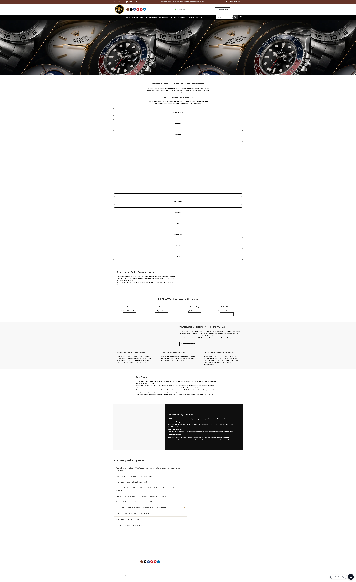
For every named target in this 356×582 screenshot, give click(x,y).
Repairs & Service (197, 553)
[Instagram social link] (127, 9)
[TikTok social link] (131, 9)
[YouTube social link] (137, 9)
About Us (194, 551)
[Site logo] (180, 9)
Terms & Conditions (119, 575)
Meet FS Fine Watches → (189, 344)
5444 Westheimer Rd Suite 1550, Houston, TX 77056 (158, 385)
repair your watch (125, 290)
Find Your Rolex (222, 9)
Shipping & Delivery (197, 559)
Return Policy (196, 561)
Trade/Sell (195, 555)
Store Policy (144, 575)
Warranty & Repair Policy (133, 575)
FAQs (149, 575)
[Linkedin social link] (144, 9)
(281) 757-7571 (122, 2)
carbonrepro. (153, 581)
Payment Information (198, 562)
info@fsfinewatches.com (134, 2)
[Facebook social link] (134, 9)
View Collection (129, 314)
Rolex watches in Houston (190, 333)
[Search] (235, 17)
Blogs (194, 564)
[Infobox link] (178, 185)
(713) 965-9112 (154, 553)
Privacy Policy (156, 575)
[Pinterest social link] (141, 9)
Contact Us (195, 557)
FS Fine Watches (125, 581)
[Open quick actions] (351, 577)
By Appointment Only (234, 1)
